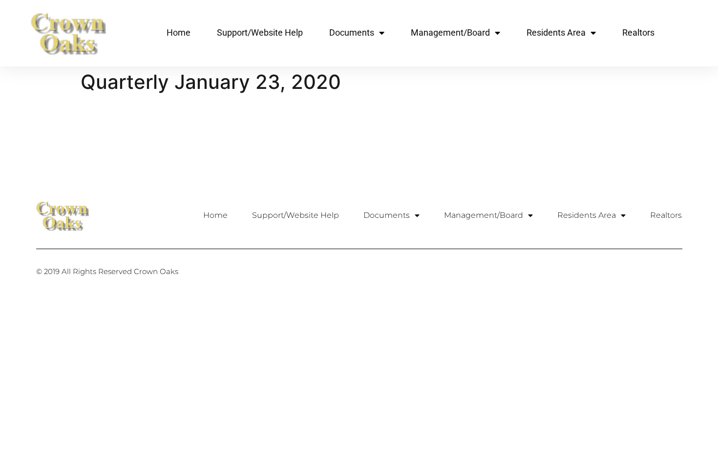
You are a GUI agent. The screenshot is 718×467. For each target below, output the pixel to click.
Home (178, 32)
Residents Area (556, 32)
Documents (351, 32)
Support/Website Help (260, 32)
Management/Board (450, 32)
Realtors (638, 32)
